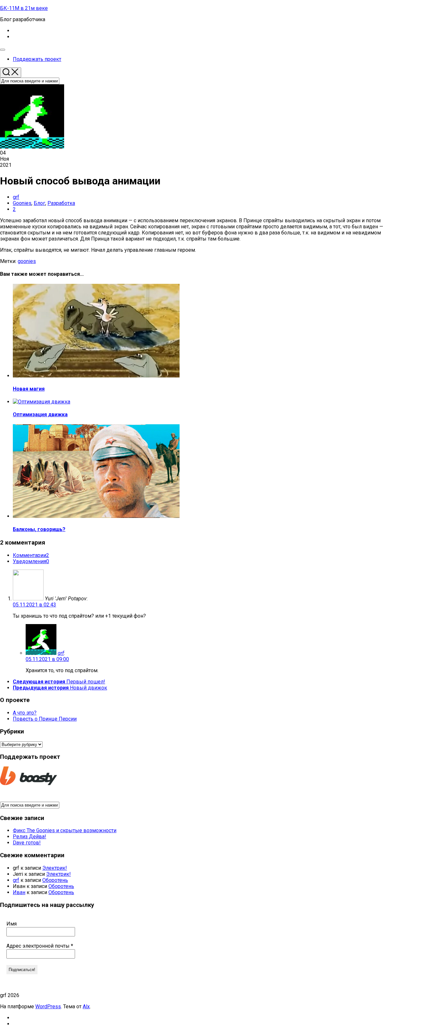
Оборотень (55, 880)
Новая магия (29, 389)
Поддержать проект (37, 59)
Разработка (61, 203)
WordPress (48, 1006)
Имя (11, 924)
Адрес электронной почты (39, 946)
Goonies (22, 203)
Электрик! (54, 868)
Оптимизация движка (40, 414)
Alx (86, 1006)
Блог (39, 203)
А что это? (25, 713)
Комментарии (31, 555)
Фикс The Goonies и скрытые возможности (64, 830)
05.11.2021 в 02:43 (34, 605)
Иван (19, 892)
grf (16, 197)
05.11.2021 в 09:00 (47, 659)
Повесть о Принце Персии (45, 719)
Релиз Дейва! (29, 836)
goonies (27, 261)
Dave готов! (27, 843)
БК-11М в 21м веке (24, 8)
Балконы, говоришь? (39, 529)
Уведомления (31, 561)
